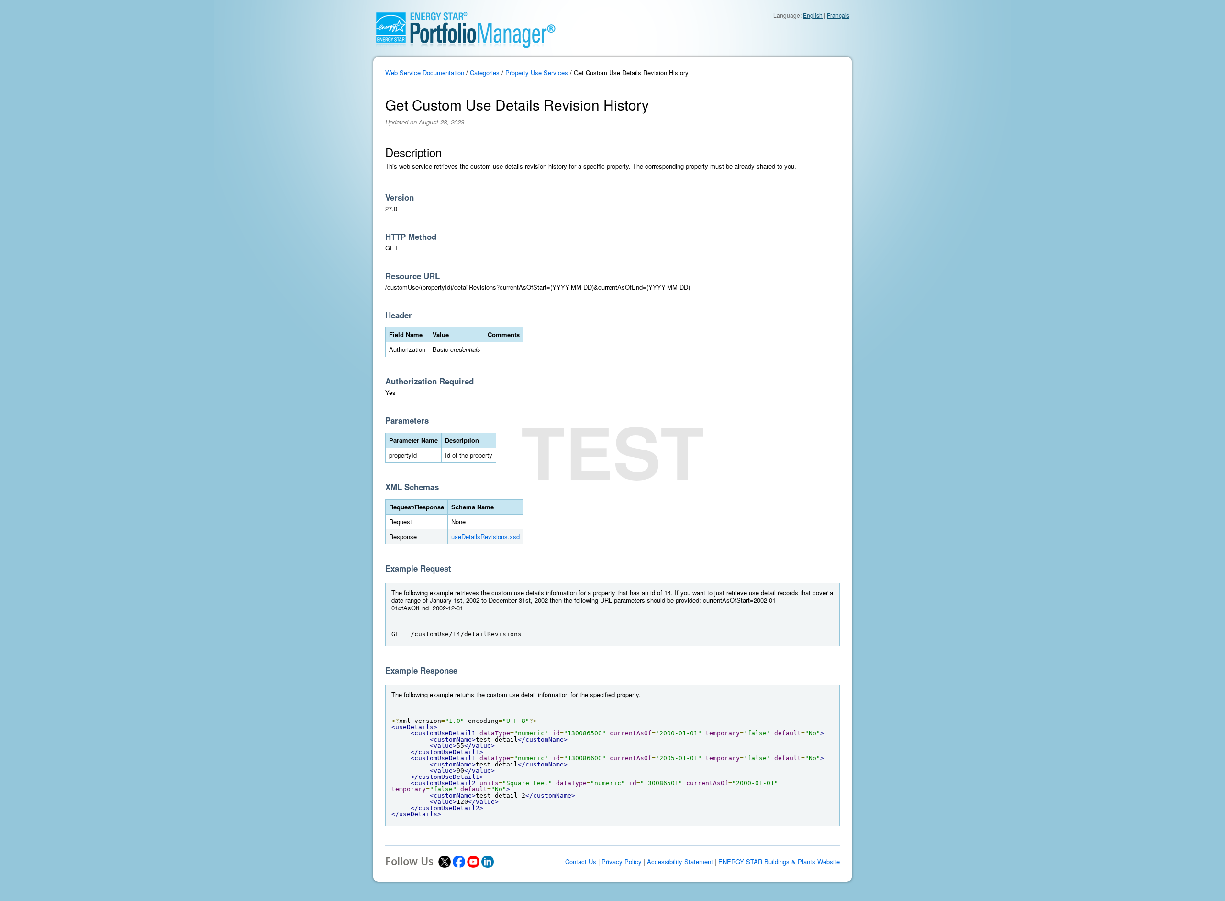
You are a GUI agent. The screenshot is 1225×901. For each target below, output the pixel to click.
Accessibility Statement (680, 862)
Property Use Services (536, 72)
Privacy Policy (621, 862)
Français (838, 15)
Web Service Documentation (424, 72)
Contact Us (580, 862)
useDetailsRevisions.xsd (485, 536)
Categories (485, 72)
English (813, 15)
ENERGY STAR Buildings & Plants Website (779, 862)
